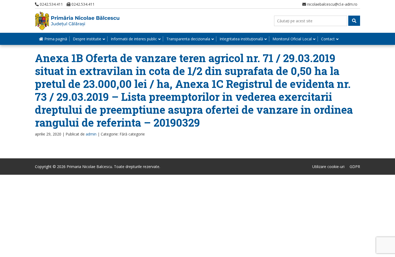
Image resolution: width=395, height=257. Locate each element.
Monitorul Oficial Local (292, 38)
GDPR (355, 166)
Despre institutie (87, 38)
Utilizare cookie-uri (328, 166)
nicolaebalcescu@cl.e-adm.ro (331, 4)
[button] (354, 21)
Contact (328, 38)
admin (91, 134)
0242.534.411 (51, 4)
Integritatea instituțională (241, 38)
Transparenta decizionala (188, 38)
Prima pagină (55, 38)
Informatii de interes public (134, 38)
